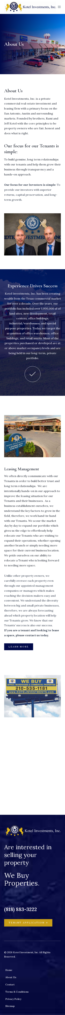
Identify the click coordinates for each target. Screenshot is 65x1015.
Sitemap (10, 1006)
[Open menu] (59, 6)
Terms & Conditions (17, 991)
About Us (10, 977)
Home (8, 970)
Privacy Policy (13, 998)
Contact (10, 984)
